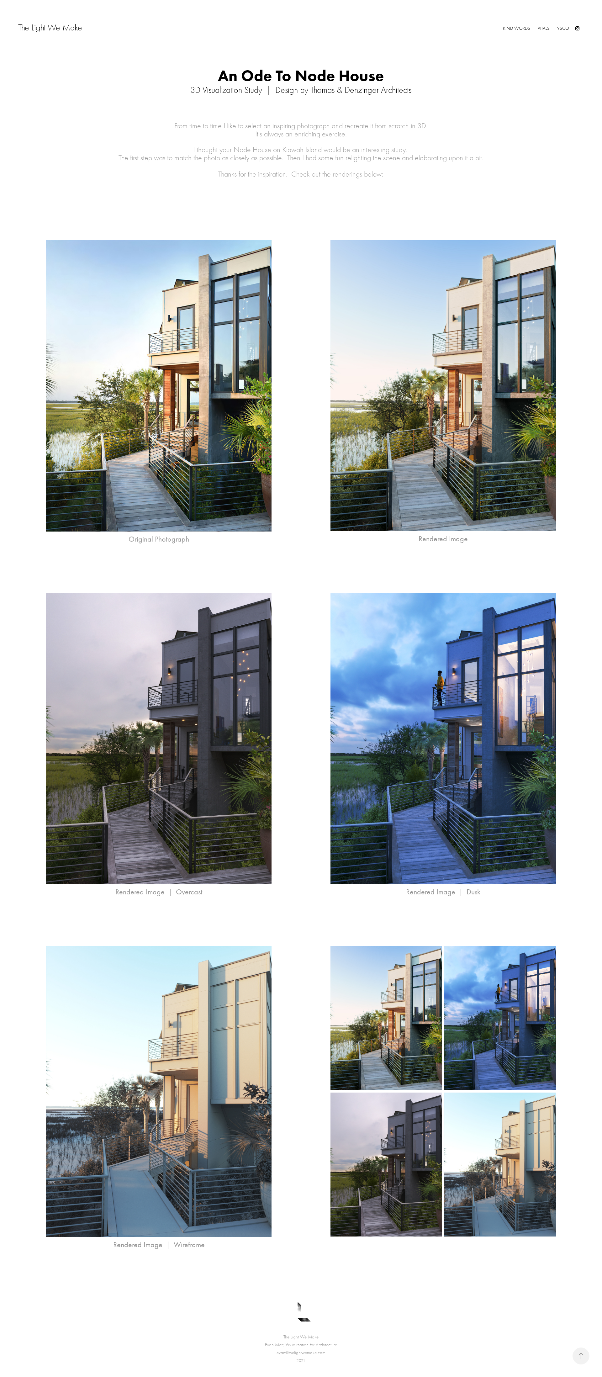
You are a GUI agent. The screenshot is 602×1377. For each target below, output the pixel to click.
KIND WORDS (516, 28)
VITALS (544, 28)
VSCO (563, 28)
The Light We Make (81, 28)
